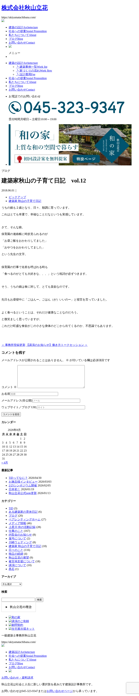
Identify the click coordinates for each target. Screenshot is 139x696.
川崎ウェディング (20, 542)
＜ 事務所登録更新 (13, 344)
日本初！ (14, 489)
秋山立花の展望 (19, 557)
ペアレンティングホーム (25, 519)
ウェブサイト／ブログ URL (19, 407)
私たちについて (22, 34)
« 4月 (4, 462)
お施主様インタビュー (23, 481)
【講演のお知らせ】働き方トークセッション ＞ (57, 344)
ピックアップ (17, 197)
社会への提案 (28, 31)
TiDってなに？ (18, 477)
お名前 (5, 393)
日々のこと (16, 549)
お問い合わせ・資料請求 (17, 677)
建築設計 (22, 652)
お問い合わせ (22, 42)
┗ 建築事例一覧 (31, 66)
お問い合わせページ (60, 691)
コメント (9, 387)
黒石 (11, 569)
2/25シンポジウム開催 (23, 485)
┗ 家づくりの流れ (34, 70)
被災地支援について (22, 561)
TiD (11, 508)
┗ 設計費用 (25, 74)
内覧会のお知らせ (20, 534)
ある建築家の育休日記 (23, 511)
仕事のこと (16, 530)
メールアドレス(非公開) (16, 400)
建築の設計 (23, 27)
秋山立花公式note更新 (23, 493)
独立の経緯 (16, 553)
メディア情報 (17, 523)
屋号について (17, 538)
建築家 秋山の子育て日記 (25, 200)
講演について (17, 565)
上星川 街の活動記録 (22, 527)
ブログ (16, 38)
